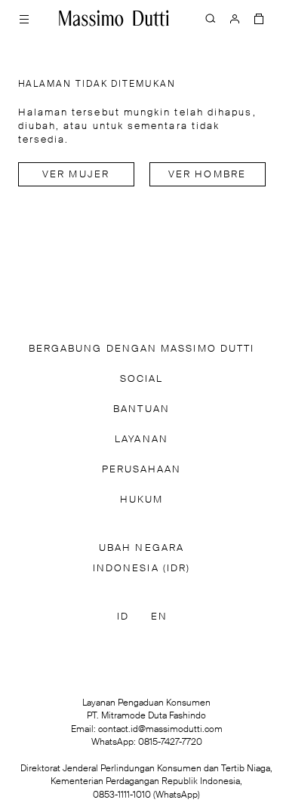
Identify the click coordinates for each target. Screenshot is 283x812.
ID (123, 617)
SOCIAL (141, 379)
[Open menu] (24, 18)
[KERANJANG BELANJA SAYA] (259, 18)
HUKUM (141, 500)
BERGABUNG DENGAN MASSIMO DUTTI (141, 349)
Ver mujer (75, 175)
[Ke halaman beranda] (114, 18)
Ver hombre (207, 175)
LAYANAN (141, 439)
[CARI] (210, 18)
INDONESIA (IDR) (141, 569)
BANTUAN (141, 409)
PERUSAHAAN (142, 470)
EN (159, 617)
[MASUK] (235, 18)
